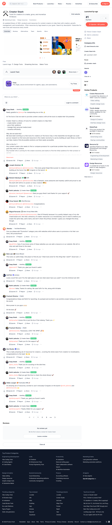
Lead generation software (90, 459)
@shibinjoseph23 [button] (15, 398)
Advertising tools (96, 137)
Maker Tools (44, 64)
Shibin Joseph (11, 383)
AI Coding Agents (7, 462)
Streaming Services (31, 64)
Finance (58, 473)
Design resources (22, 20)
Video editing (94, 100)
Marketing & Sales (10, 20)
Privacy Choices (61, 522)
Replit (58, 509)
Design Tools (18, 64)
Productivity (59, 456)
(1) (14, 196)
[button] (46, 31)
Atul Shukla (10, 349)
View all (42, 444)
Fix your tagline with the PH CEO (92, 514)
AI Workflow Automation (63, 469)
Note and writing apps (62, 462)
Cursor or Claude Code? (90, 495)
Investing (58, 481)
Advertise (78, 4)
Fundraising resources (62, 478)
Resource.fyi (94, 144)
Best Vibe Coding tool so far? (91, 509)
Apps (28, 522)
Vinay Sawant (14, 201)
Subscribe (94, 4)
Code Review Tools (7, 503)
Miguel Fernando (15, 211)
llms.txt (77, 522)
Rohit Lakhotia (14, 190)
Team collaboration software (64, 464)
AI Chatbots (32, 459)
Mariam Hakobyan (15, 178)
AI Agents (86, 473)
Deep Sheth (10, 109)
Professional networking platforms (39, 478)
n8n (30, 497)
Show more (72, 72)
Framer (58, 506)
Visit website (75, 14)
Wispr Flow (59, 503)
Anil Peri (9, 275)
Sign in (106, 4)
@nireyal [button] (21, 112)
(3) (11, 236)
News (60, 4)
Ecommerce (32, 20)
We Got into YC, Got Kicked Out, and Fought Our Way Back (96, 503)
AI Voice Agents (87, 476)
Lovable (31, 495)
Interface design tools (97, 123)
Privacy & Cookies (50, 522)
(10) (11, 160)
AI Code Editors (6, 464)
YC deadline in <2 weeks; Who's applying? (95, 500)
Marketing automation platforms (92, 462)
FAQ (37, 522)
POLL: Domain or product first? (92, 497)
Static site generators (8, 512)
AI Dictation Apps (7, 497)
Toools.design (94, 108)
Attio (30, 500)
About (33, 522)
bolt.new (58, 500)
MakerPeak (93, 127)
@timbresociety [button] (28, 168)
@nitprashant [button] (13, 320)
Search (58, 467)
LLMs (30, 456)
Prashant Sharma (12, 296)
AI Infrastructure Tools (35, 462)
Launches (50, 4)
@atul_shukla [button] (13, 364)
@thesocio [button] (18, 168)
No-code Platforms (7, 506)
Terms (42, 522)
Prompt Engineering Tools (36, 464)
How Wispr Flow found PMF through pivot (95, 506)
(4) (14, 173)
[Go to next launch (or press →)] (106, 18)
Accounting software (62, 476)
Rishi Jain (9, 254)
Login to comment (72, 103)
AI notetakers (60, 459)
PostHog (31, 503)
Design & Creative (96, 119)
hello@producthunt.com (94, 522)
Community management (36, 481)
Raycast (31, 512)
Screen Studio (60, 497)
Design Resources (96, 163)
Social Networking (34, 476)
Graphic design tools (97, 104)
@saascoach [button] (28, 193)
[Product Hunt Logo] (4, 4)
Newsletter (22, 522)
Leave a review (42, 436)
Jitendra (9, 228)
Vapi (30, 506)
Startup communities (97, 140)
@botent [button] (12, 288)
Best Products (38, 4)
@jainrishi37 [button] (13, 267)
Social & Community (35, 473)
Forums (68, 4)
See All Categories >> (89, 478)
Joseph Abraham (15, 165)
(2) (11, 260)
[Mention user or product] (6, 103)
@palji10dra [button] (13, 244)
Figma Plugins (6, 509)
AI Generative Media (8, 483)
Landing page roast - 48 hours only (93, 512)
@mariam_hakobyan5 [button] (16, 193)
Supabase (32, 514)
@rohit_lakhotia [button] (20, 214)
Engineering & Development (99, 156)
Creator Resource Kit (97, 93)
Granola (31, 509)
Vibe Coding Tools (7, 459)
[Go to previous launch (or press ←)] (102, 18)
